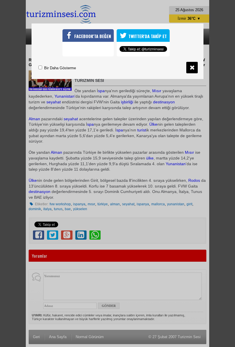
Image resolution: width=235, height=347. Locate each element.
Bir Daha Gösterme (59, 68)
